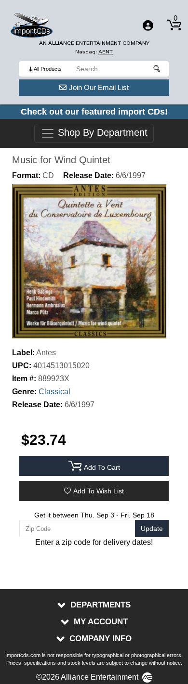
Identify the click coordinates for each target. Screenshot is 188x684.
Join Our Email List (99, 87)
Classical (54, 391)
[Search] (157, 69)
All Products (48, 69)
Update (152, 528)
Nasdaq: (94, 52)
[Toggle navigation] (148, 25)
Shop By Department (101, 133)
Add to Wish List (98, 491)
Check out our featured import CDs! (94, 111)
